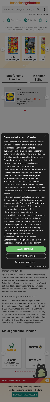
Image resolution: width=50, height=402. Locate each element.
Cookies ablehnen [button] (26, 256)
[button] (25, 262)
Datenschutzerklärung (31, 243)
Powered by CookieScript (36, 267)
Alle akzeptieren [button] (25, 249)
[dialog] (25, 201)
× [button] (44, 136)
